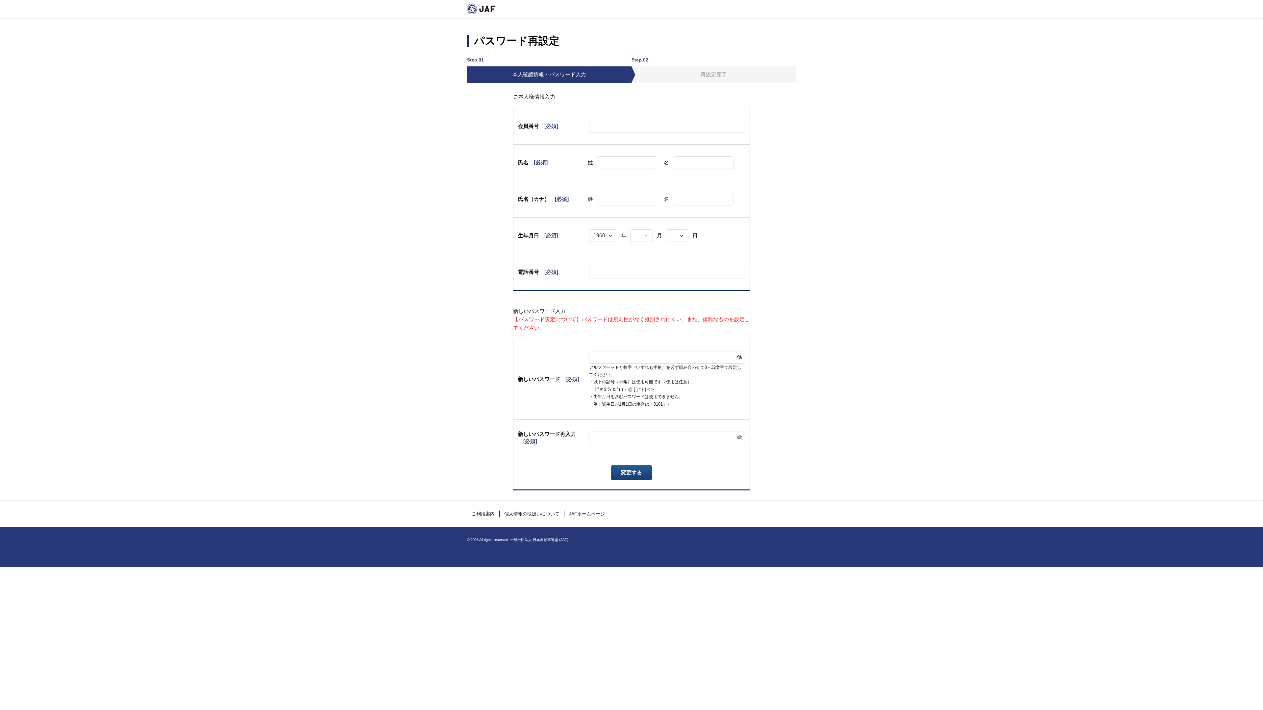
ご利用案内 (483, 513)
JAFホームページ (587, 513)
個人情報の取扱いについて (531, 513)
